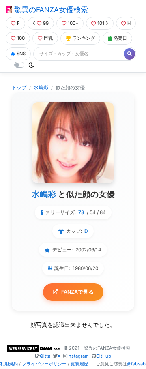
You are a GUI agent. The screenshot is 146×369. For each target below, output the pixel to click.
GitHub (103, 356)
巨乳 (48, 38)
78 (81, 212)
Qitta (45, 356)
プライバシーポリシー (44, 364)
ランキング (84, 38)
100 (21, 38)
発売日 (120, 38)
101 (100, 23)
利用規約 (9, 364)
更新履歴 (79, 364)
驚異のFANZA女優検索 (50, 9)
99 (46, 23)
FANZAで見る (77, 292)
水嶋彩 (41, 87)
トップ (19, 87)
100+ (73, 23)
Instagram (78, 356)
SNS (21, 53)
